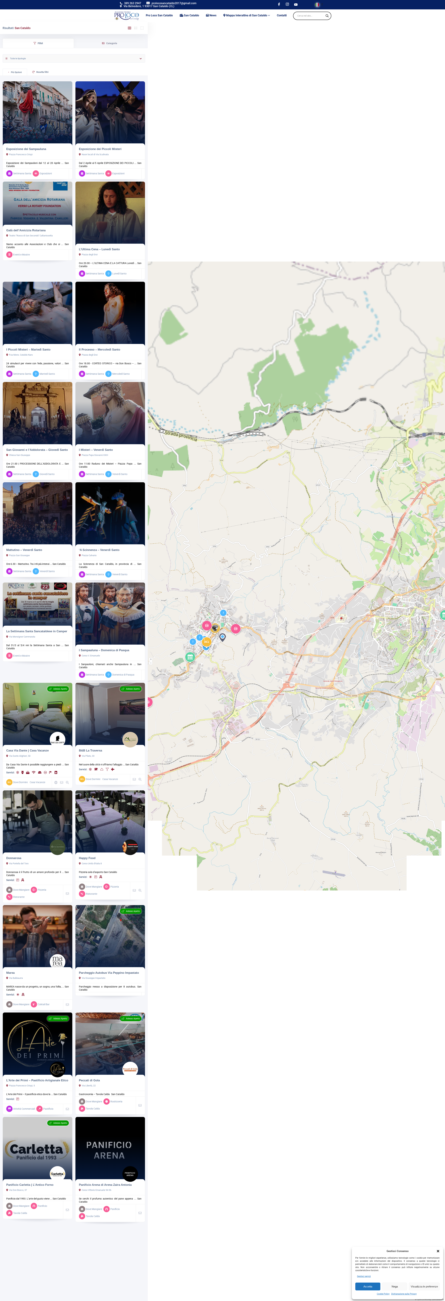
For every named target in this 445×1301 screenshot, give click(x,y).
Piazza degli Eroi (90, 254)
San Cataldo (59, 564)
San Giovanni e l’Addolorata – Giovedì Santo (37, 450)
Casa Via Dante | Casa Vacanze (27, 750)
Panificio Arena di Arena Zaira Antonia (105, 1184)
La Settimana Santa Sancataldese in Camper (36, 631)
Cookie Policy (383, 1294)
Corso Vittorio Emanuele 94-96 (96, 1190)
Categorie (111, 43)
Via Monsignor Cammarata (22, 636)
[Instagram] (287, 4)
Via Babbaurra (16, 978)
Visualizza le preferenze (424, 1286)
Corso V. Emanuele (91, 655)
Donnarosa (13, 858)
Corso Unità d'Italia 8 (92, 863)
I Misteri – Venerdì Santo (96, 450)
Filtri (40, 43)
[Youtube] (296, 4)
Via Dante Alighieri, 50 (19, 756)
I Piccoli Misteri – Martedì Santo (28, 349)
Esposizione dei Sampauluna (26, 149)
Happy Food (87, 858)
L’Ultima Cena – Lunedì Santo (99, 249)
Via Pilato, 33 (88, 756)
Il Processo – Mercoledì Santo (99, 349)
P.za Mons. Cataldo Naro (21, 354)
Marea (10, 972)
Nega (395, 1286)
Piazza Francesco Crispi (21, 154)
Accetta (367, 1286)
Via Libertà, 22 (89, 1085)
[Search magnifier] (327, 15)
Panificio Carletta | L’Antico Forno (29, 1184)
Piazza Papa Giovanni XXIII (95, 455)
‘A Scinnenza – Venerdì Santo (99, 550)
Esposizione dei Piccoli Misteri (100, 149)
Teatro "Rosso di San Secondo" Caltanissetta (31, 235)
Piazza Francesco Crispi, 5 (22, 1085)
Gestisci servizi (364, 1276)
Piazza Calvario (89, 555)
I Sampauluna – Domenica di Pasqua (104, 650)
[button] (438, 1251)
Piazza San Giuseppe (19, 555)
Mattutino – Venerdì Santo (24, 550)
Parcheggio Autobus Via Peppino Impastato (109, 972)
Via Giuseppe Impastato (93, 978)
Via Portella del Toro (19, 863)
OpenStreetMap (424, 1299)
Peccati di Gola (89, 1080)
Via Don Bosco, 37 (18, 1190)
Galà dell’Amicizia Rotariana (26, 230)
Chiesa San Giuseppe (19, 455)
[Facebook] (279, 4)
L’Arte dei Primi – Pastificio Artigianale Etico (37, 1080)
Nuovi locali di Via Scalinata (95, 154)
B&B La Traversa (90, 750)
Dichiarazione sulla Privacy (404, 1294)
